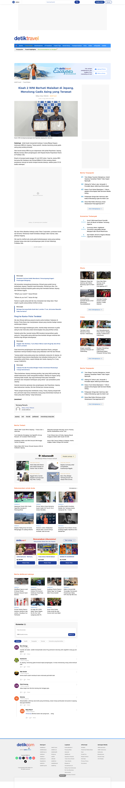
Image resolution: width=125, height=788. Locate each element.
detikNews (42, 747)
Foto (85, 45)
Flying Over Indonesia (70, 768)
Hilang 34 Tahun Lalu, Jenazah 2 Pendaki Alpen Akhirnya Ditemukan (97, 185)
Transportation (77, 45)
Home (21, 45)
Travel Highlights (30, 49)
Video (90, 45)
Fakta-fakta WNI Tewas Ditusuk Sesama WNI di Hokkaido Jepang (28, 446)
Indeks (104, 45)
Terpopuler (19, 49)
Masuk (108, 2)
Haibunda (100, 752)
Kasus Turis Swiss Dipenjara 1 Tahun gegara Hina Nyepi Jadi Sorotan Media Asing (98, 191)
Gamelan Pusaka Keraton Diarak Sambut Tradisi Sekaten (102, 301)
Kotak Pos (83, 754)
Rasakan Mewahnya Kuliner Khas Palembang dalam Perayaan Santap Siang (104, 350)
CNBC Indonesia (102, 749)
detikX (53, 756)
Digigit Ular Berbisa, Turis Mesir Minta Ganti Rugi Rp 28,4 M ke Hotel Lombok (38, 345)
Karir (82, 752)
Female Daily (101, 756)
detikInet (42, 754)
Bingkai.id (67, 763)
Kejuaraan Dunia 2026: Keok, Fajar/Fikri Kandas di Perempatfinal (22, 508)
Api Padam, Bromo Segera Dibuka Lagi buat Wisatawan (98, 235)
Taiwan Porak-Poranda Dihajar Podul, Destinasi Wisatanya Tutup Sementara (37, 369)
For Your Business (69, 770)
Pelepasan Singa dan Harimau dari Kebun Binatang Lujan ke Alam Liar (97, 197)
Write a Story (101, 73)
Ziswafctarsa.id (69, 765)
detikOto (42, 763)
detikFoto (53, 761)
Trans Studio (68, 761)
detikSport (42, 758)
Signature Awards (69, 756)
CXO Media (100, 758)
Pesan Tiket (25, 562)
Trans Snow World (69, 758)
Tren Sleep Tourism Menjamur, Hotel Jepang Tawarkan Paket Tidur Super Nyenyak (97, 179)
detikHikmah (54, 763)
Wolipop (53, 754)
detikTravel (17, 82)
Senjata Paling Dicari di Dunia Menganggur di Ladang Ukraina (23, 528)
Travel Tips (57, 45)
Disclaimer (84, 763)
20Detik (53, 758)
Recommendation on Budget (47, 49)
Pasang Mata (68, 749)
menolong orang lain (47, 416)
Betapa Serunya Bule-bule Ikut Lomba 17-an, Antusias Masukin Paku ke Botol (39, 310)
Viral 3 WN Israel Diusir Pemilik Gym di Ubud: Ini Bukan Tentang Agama (98, 222)
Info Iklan (83, 758)
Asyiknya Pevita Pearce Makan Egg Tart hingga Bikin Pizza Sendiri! (54, 591)
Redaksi (83, 747)
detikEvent (67, 754)
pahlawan (35, 416)
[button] (76, 551)
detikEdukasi (43, 749)
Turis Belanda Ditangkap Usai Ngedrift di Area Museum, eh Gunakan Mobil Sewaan (28, 435)
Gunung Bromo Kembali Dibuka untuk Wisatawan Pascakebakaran (86, 301)
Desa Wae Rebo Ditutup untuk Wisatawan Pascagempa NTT (95, 203)
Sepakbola (43, 761)
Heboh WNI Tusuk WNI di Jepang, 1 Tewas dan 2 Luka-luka (28, 430)
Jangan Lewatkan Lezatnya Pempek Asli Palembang (87, 349)
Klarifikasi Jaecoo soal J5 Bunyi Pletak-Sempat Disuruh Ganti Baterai (21, 591)
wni (23, 416)
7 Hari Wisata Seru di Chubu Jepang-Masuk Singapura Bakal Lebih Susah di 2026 (60, 435)
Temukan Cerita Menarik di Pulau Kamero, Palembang (86, 331)
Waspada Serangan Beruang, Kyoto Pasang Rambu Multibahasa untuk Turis (60, 430)
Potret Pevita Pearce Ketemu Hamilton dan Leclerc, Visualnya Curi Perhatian (21, 612)
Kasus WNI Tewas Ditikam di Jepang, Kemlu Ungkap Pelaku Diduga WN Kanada (60, 441)
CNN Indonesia (101, 747)
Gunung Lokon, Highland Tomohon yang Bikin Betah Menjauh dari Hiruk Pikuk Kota (97, 229)
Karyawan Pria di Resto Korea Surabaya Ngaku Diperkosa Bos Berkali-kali (67, 529)
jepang (17, 416)
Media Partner (84, 756)
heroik (28, 416)
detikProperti (43, 765)
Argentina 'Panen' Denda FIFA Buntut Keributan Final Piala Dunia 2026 (37, 591)
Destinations (38, 45)
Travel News (29, 45)
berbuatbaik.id (68, 747)
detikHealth (54, 752)
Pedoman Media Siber (87, 749)
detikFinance (43, 752)
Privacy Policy (84, 761)
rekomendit (68, 772)
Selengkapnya (73, 488)
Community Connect (70, 774)
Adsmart (67, 752)
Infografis (97, 45)
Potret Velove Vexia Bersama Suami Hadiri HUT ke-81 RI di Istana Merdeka (45, 508)
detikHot (42, 756)
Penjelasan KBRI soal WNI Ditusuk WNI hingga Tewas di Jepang (28, 441)
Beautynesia (101, 754)
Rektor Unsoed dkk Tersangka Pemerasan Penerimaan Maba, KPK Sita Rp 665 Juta (70, 591)
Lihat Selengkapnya (94, 208)
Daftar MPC (99, 2)
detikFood (54, 749)
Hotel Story (66, 45)
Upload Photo (101, 69)
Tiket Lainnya (68, 540)
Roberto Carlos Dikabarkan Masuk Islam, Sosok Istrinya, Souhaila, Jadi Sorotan (44, 529)
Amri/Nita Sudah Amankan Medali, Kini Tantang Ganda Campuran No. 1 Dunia (66, 508)
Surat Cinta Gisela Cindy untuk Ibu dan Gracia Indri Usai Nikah (54, 611)
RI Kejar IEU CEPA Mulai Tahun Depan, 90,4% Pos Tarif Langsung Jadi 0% (37, 612)
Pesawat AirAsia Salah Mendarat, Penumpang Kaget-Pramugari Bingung (35, 279)
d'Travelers (48, 45)
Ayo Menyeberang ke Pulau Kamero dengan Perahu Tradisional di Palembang (103, 332)
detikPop (53, 765)
